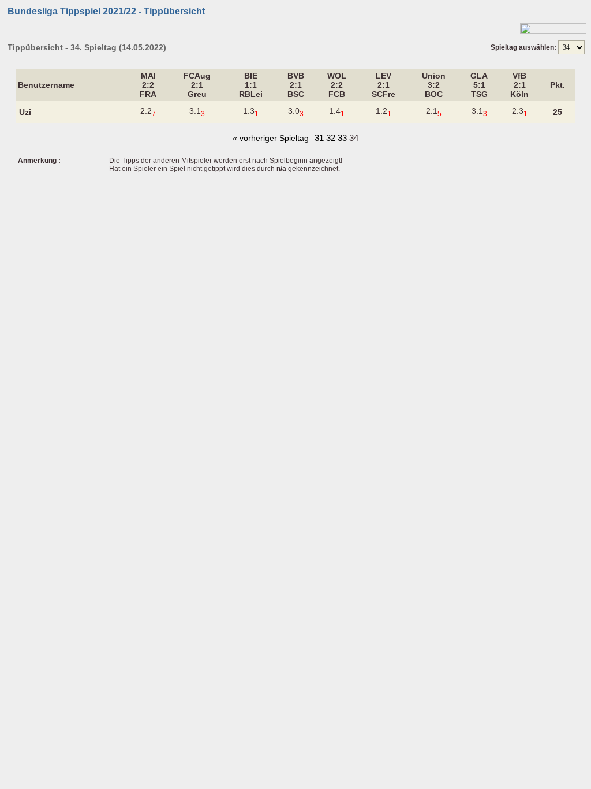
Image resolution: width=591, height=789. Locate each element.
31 (319, 138)
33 (342, 138)
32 (330, 138)
